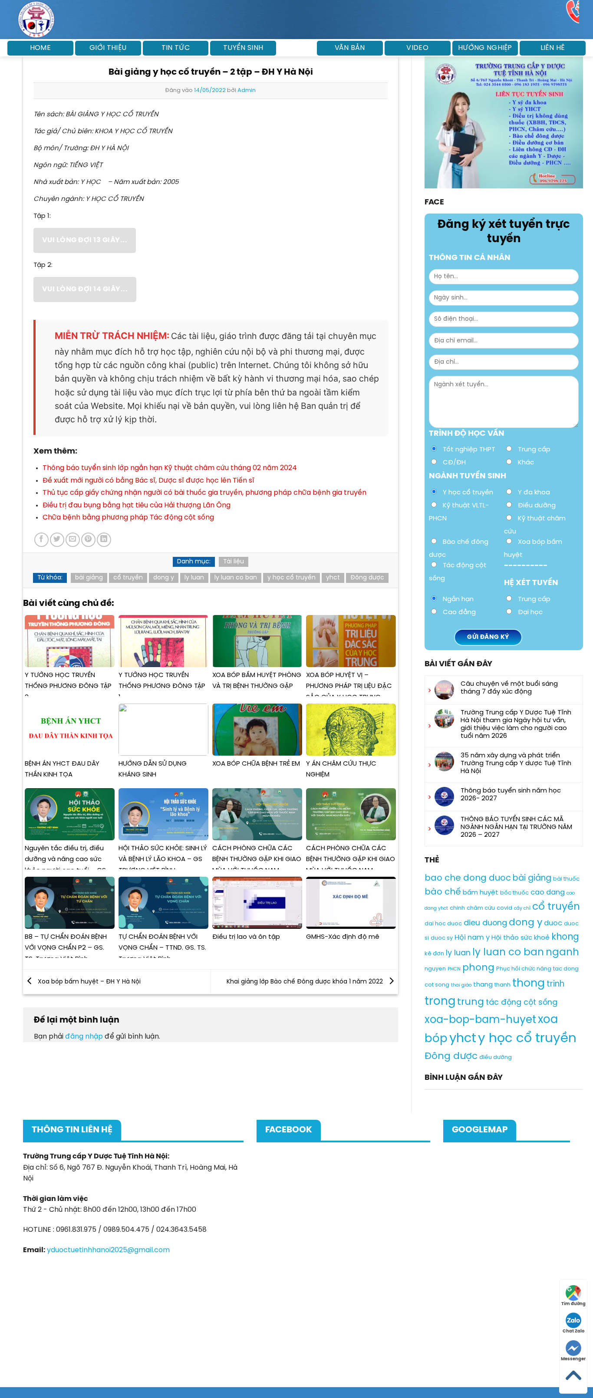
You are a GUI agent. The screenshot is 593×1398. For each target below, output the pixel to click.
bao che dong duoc (468, 878)
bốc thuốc (514, 893)
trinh (555, 984)
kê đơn (434, 954)
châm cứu (481, 908)
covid (504, 908)
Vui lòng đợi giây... (84, 240)
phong (478, 968)
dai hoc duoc (443, 924)
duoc (553, 923)
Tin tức (175, 48)
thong (528, 983)
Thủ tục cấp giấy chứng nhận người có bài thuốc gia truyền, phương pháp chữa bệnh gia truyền (204, 493)
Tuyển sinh (243, 48)
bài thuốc (566, 879)
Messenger (573, 1359)
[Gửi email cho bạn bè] (73, 540)
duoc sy (442, 938)
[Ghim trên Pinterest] (88, 540)
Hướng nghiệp (485, 48)
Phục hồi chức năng (523, 969)
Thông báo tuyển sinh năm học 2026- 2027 (511, 794)
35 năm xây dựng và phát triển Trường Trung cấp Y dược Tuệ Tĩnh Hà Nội (516, 763)
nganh (562, 952)
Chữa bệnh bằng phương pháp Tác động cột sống (128, 517)
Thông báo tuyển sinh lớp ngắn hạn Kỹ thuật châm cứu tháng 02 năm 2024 (170, 468)
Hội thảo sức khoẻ (520, 937)
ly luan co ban (235, 578)
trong (440, 1001)
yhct (333, 578)
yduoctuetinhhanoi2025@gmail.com (108, 1250)
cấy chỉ (522, 908)
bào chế (443, 892)
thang (483, 984)
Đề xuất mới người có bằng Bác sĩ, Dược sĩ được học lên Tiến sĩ (148, 480)
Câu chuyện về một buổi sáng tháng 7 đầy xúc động (509, 688)
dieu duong (485, 923)
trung (470, 1002)
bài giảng (89, 578)
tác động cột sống (521, 1003)
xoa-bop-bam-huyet (480, 1020)
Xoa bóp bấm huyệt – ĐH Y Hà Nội (88, 981)
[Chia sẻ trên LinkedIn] (104, 540)
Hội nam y (472, 937)
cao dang (547, 892)
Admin (246, 90)
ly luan (194, 578)
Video (417, 48)
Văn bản (350, 48)
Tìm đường (573, 1304)
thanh (502, 985)
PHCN (454, 969)
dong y (163, 578)
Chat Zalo (573, 1331)
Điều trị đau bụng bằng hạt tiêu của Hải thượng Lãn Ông (137, 505)
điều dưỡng (495, 1057)
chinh (457, 908)
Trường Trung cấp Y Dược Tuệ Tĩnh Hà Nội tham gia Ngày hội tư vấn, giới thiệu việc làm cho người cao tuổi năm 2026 (516, 724)
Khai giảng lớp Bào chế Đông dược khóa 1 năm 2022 (306, 981)
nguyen (435, 969)
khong (565, 937)
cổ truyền (128, 578)
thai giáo (461, 985)
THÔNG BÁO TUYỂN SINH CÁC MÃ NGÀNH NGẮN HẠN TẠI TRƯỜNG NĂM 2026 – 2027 (516, 827)
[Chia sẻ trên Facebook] (41, 540)
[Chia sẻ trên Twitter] (57, 540)
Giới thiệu (107, 48)
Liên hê (552, 48)
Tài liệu (233, 562)
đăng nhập (84, 1036)
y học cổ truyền (291, 578)
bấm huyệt (480, 892)
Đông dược (367, 578)
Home (40, 48)
